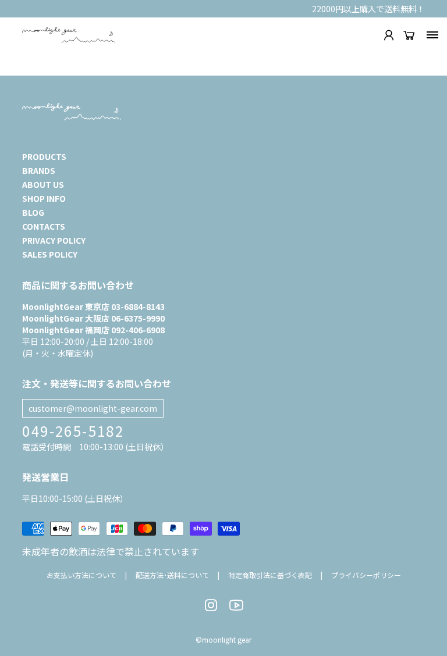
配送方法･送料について (172, 575)
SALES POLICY (49, 254)
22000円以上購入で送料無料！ (368, 9)
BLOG (33, 212)
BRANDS (38, 170)
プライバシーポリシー (366, 575)
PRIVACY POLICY (54, 240)
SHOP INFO (44, 198)
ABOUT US (43, 184)
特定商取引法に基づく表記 (270, 575)
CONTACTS (43, 226)
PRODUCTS (44, 156)
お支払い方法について (81, 575)
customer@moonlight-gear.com (93, 408)
